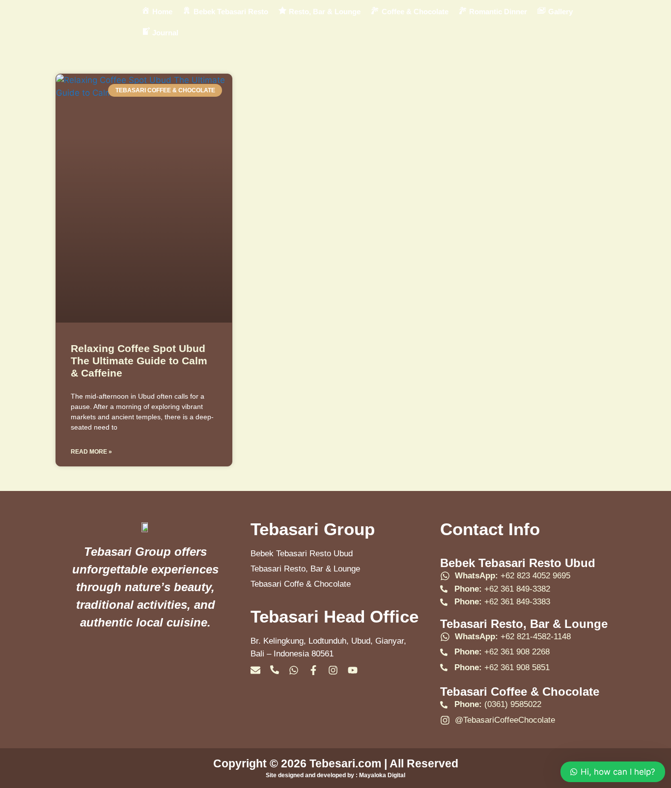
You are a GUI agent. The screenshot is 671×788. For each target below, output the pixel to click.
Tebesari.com (344, 763)
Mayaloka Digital (382, 775)
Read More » (91, 451)
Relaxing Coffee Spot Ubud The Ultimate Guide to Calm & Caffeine (139, 361)
